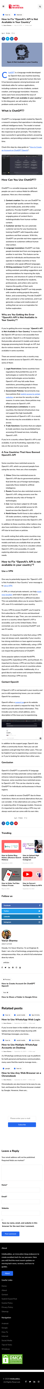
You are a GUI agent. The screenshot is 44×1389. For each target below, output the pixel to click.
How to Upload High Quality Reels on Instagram (31, 857)
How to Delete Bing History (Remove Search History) (11, 857)
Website (5, 1208)
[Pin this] (16, 39)
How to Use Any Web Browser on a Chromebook (21, 1074)
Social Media (7, 1340)
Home (4, 1286)
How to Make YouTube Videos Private (10, 884)
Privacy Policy (7, 1307)
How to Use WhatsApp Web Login (21, 1019)
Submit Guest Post (9, 1299)
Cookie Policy (7, 1303)
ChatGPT (11, 72)
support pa (19, 702)
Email (4, 1196)
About (7, 1273)
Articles (6, 962)
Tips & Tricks (7, 1345)
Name (4, 1185)
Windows (6, 1349)
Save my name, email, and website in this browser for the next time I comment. (19, 1224)
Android (5, 1323)
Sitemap (5, 1311)
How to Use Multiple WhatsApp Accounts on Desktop (19, 1046)
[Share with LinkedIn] (12, 39)
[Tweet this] (7, 39)
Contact (5, 1294)
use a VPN (8, 585)
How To (5, 1332)
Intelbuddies (15, 1379)
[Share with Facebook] (3, 39)
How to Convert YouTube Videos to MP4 (32, 884)
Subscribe (22, 1125)
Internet (5, 1336)
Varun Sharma (7, 25)
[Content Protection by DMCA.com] (12, 1359)
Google (5, 1328)
